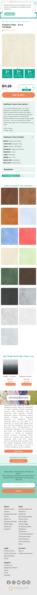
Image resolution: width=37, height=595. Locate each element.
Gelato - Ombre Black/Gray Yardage (10, 376)
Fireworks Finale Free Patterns (25, 538)
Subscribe (22, 514)
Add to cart (18, 95)
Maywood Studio (9, 30)
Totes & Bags (23, 524)
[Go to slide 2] (19, 68)
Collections (23, 531)
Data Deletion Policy (9, 557)
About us (7, 519)
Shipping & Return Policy (11, 569)
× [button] (33, 4)
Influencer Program (8, 528)
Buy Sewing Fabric (25, 516)
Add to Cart (10, 384)
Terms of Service (10, 553)
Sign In (21, 551)
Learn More (18, 451)
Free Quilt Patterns (26, 534)
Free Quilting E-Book (24, 543)
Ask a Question (18, 461)
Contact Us (8, 565)
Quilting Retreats (10, 514)
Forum (6, 516)
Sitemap (7, 575)
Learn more (10, 14)
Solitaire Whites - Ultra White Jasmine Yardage (26, 376)
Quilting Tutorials (10, 522)
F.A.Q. (6, 573)
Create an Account (25, 553)
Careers (7, 512)
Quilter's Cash (9, 509)
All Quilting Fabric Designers (25, 528)
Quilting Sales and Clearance (25, 510)
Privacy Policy (9, 551)
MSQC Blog (8, 524)
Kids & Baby (23, 522)
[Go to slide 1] (17, 68)
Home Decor (23, 519)
